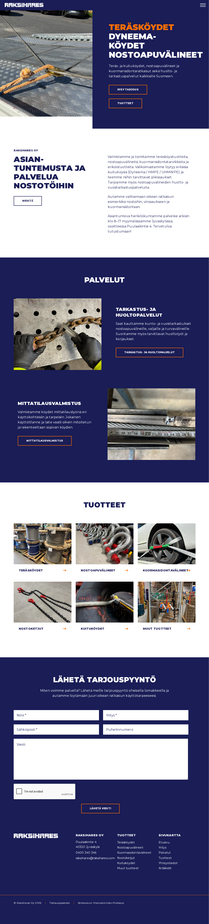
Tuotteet (125, 103)
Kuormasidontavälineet (134, 852)
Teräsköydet (126, 842)
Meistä (27, 200)
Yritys (163, 847)
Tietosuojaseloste (59, 902)
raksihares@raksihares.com (95, 858)
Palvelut (165, 852)
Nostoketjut (126, 858)
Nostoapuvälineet (130, 847)
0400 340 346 (86, 852)
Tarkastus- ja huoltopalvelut (149, 352)
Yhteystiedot (168, 863)
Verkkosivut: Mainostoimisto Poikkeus (101, 902)
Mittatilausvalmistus (44, 440)
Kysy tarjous (128, 89)
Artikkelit (165, 868)
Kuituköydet (126, 863)
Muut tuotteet (128, 868)
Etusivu (164, 842)
